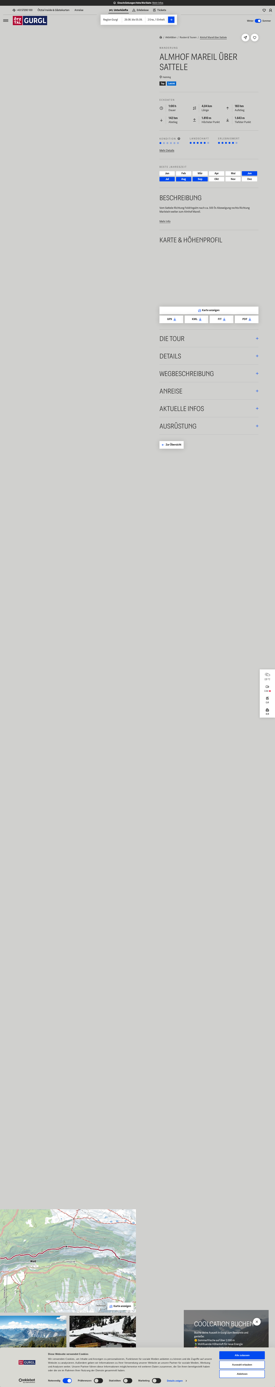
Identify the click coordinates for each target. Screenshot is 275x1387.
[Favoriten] (264, 10)
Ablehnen (242, 1374)
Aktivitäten (170, 37)
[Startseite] (160, 37)
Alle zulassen (242, 1355)
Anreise (78, 10)
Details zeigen (175, 1380)
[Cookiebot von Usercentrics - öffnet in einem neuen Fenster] (27, 1380)
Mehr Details (166, 150)
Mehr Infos (157, 2)
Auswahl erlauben (242, 1364)
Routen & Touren (188, 37)
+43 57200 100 (24, 10)
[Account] (270, 10)
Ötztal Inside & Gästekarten (53, 10)
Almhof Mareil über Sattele (213, 37)
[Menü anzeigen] (5, 20)
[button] (208, 338)
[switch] (98, 1380)
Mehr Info (164, 221)
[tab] (118, 10)
